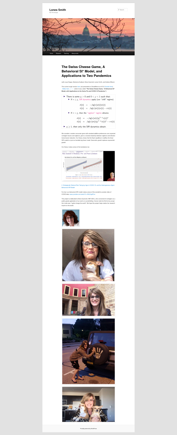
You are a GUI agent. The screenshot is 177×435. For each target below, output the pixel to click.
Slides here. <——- (68, 89)
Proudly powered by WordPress (88, 428)
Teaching (66, 53)
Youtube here (108, 86)
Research (58, 53)
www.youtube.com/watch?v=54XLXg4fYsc (82, 194)
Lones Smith (57, 10)
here (78, 86)
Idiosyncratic (75, 53)
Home (51, 53)
